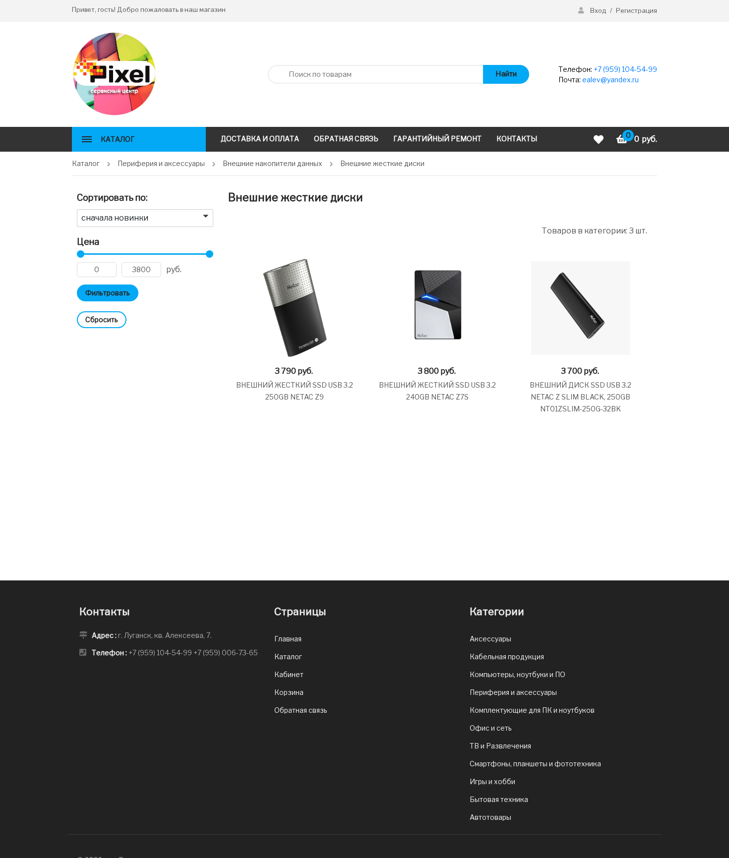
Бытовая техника (499, 799)
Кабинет (289, 674)
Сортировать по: (112, 197)
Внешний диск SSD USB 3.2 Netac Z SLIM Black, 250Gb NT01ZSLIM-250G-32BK (580, 397)
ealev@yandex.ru (610, 79)
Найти (506, 73)
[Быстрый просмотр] (349, 265)
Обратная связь (300, 710)
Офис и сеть (491, 728)
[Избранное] (600, 139)
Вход (598, 10)
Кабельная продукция (507, 656)
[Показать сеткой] (245, 230)
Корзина (289, 692)
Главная (288, 638)
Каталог (288, 656)
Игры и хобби (492, 781)
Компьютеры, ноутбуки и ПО (517, 674)
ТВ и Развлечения (500, 746)
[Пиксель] (114, 73)
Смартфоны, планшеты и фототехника (535, 763)
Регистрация (636, 10)
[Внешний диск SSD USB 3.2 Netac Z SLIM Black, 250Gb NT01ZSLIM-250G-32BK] (580, 307)
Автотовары (490, 817)
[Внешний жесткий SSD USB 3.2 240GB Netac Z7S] (437, 307)
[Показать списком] (231, 230)
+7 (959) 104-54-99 (625, 69)
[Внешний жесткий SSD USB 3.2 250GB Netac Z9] (294, 307)
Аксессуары (490, 638)
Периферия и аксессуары (513, 692)
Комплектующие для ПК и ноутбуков (532, 710)
